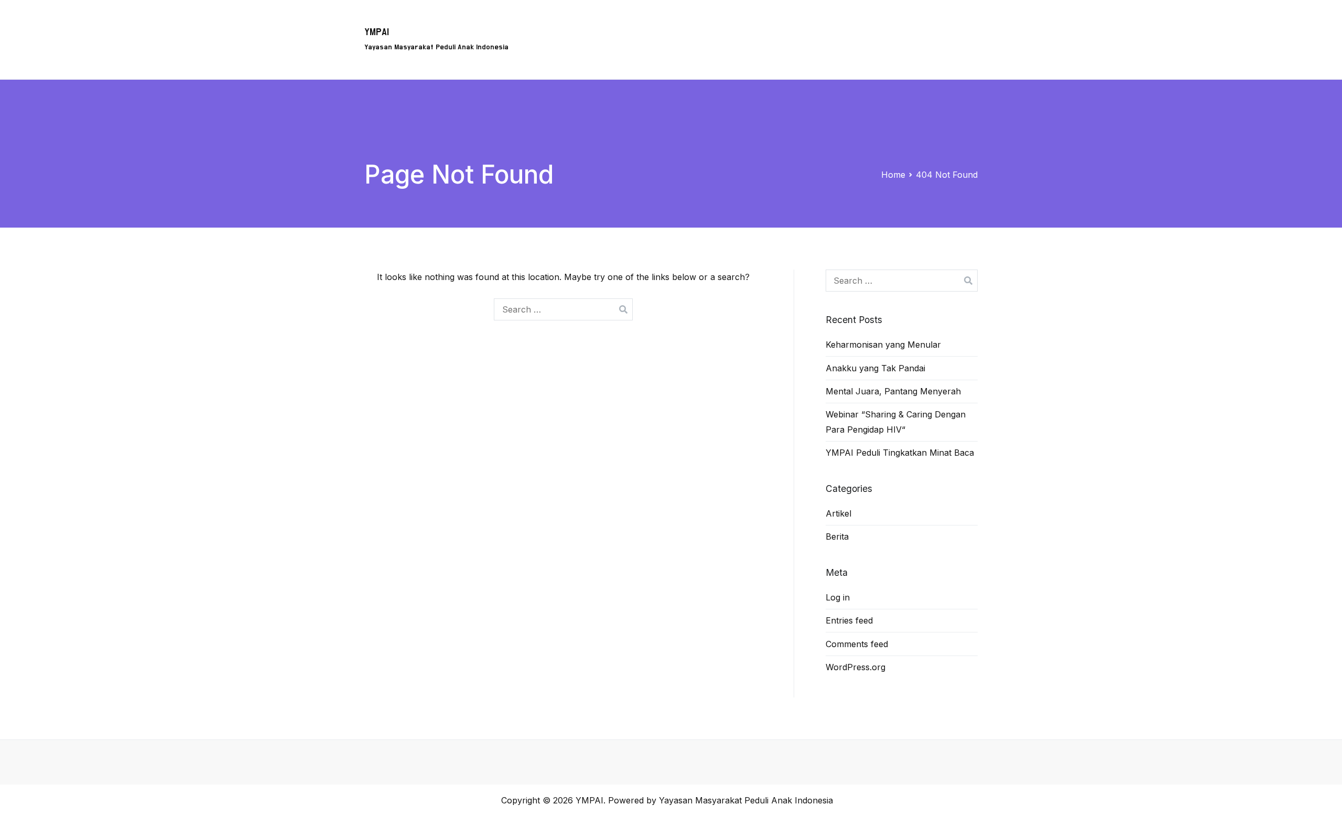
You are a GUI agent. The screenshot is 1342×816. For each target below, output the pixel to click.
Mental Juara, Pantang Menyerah (893, 391)
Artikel (916, 24)
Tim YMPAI (786, 24)
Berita (957, 24)
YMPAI (376, 32)
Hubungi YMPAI (855, 24)
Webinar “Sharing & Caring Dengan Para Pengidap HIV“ (896, 422)
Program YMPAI (639, 24)
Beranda (574, 24)
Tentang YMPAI (717, 24)
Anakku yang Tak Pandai (875, 368)
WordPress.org (855, 667)
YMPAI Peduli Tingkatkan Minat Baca (900, 452)
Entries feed (849, 620)
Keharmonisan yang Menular (883, 344)
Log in (838, 597)
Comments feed (857, 644)
